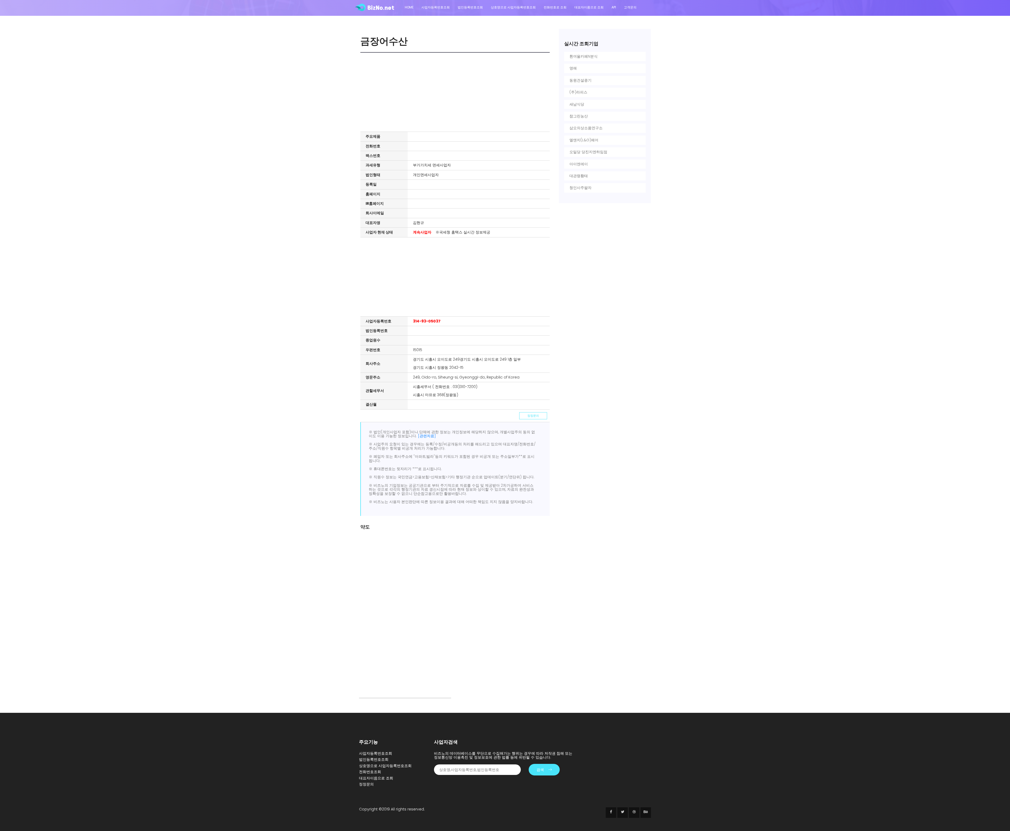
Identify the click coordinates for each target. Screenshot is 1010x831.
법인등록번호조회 (470, 7)
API (614, 7)
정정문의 (533, 416)
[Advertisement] (456, 92)
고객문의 (630, 7)
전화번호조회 (370, 771)
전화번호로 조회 (555, 7)
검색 (540, 769)
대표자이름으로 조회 (589, 7)
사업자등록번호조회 (435, 7)
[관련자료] (427, 436)
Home (409, 7)
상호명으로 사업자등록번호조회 (513, 7)
